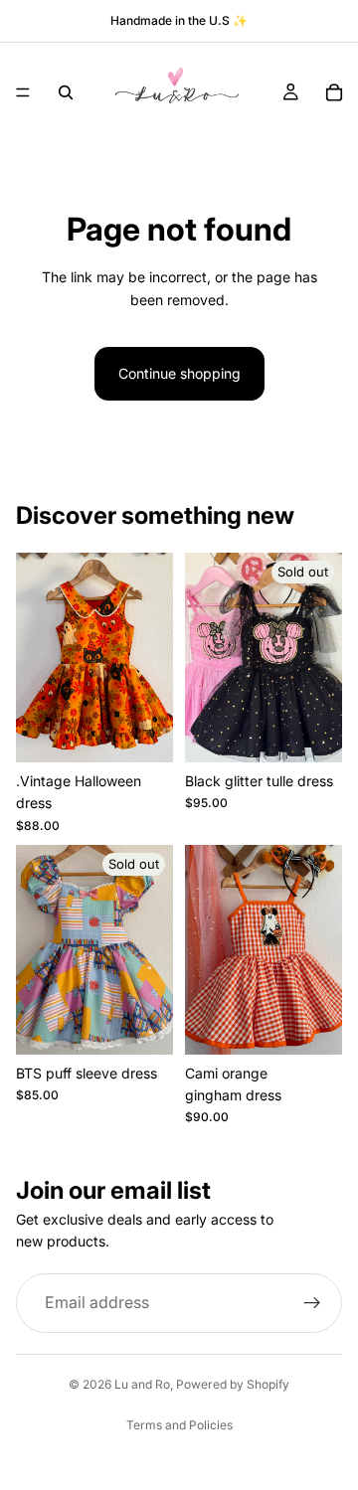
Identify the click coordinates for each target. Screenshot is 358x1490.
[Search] (66, 92)
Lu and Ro (142, 1384)
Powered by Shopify (232, 1384)
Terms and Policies (179, 1424)
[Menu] (23, 92)
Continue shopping (179, 373)
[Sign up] (312, 1303)
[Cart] (334, 92)
